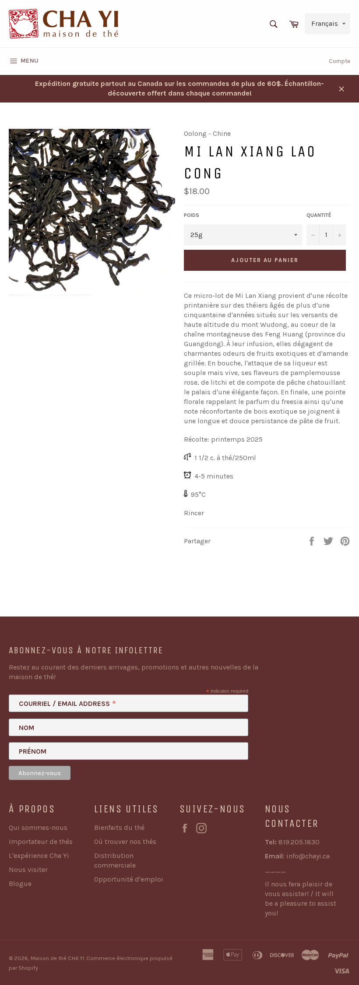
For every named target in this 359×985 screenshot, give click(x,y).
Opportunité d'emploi (128, 879)
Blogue (20, 883)
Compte (339, 61)
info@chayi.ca (308, 856)
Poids (191, 215)
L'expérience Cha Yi (39, 855)
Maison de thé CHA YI (57, 958)
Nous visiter (28, 869)
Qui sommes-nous (38, 827)
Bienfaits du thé (119, 827)
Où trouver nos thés (125, 841)
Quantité (318, 215)
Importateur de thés (41, 841)
